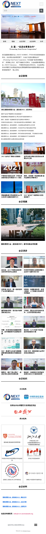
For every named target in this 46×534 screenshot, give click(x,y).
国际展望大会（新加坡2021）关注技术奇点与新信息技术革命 (18, 128)
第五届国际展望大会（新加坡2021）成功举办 (16, 109)
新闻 (4, 41)
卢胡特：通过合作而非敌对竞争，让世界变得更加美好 (34, 311)
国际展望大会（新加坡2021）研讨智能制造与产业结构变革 (18, 136)
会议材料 (33, 41)
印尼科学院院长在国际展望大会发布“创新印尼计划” (34, 271)
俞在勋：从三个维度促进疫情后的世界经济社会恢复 (11, 271)
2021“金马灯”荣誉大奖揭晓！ (11, 156)
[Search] (41, 11)
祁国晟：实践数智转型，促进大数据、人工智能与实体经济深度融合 (34, 291)
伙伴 (41, 41)
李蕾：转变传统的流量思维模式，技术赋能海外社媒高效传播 (11, 331)
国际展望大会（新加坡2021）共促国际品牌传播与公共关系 (18, 125)
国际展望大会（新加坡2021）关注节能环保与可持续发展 (17, 130)
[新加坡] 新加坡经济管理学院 (12, 442)
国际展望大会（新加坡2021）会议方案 (15, 502)
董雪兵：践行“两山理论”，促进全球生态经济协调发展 (11, 373)
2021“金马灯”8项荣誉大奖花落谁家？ (12, 114)
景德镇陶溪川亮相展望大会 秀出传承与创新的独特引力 (16, 116)
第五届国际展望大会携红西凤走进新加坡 (12, 139)
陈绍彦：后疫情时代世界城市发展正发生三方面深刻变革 (34, 373)
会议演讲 (22, 41)
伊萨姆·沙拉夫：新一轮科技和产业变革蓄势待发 (11, 290)
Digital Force (26, 531)
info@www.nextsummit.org (23, 514)
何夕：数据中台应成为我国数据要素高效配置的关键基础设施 (11, 353)
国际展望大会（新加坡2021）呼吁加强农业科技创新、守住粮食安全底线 (22, 133)
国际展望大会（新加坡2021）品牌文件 (15, 506)
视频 (13, 41)
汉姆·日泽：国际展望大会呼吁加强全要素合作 (34, 352)
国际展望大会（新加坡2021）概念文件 (15, 497)
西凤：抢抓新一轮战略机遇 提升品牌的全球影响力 (15, 119)
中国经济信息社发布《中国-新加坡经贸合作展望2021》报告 (18, 122)
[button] (41, 4)
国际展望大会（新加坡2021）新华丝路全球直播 (19, 244)
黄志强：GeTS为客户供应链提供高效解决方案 (33, 331)
